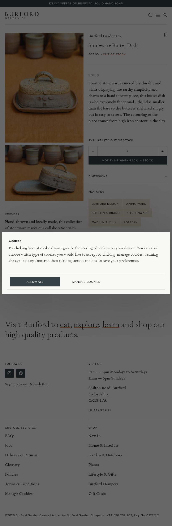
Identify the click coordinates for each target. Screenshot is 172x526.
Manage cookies (86, 282)
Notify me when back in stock (127, 160)
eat (65, 324)
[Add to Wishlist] (165, 35)
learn (111, 324)
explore (86, 324)
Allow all (35, 282)
